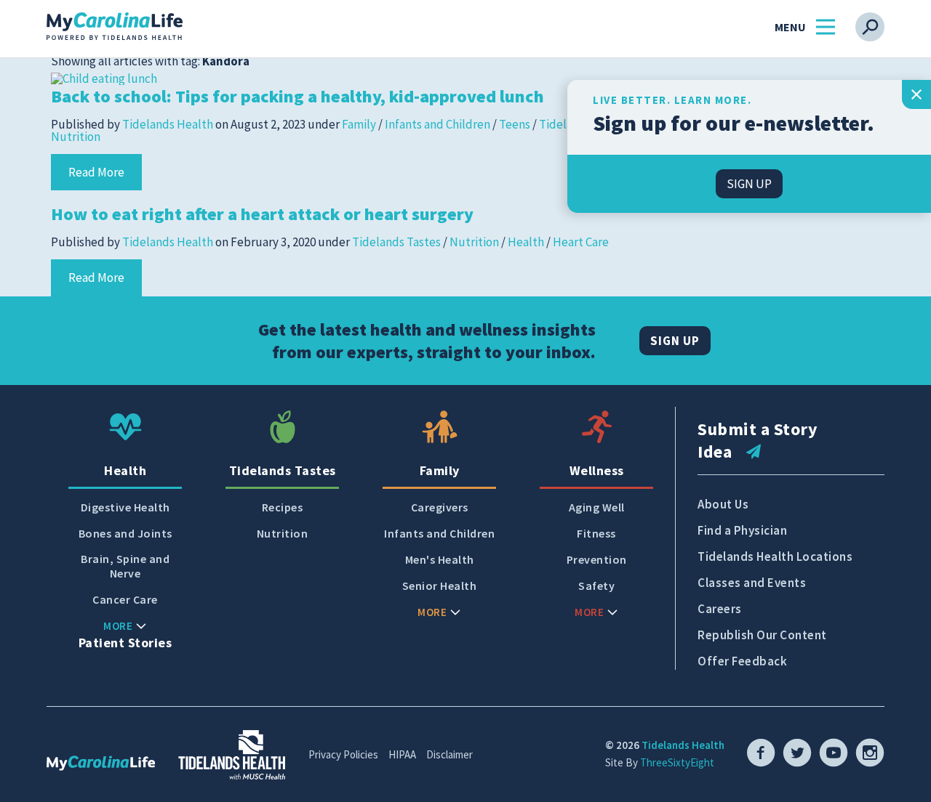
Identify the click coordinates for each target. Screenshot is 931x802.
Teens (514, 124)
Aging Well (597, 507)
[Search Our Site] (869, 26)
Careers (720, 609)
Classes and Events (752, 583)
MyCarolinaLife (115, 26)
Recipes (282, 507)
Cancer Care (125, 600)
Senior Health (439, 586)
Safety (596, 586)
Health (526, 242)
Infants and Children (437, 124)
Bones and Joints (125, 533)
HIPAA (402, 754)
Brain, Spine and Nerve (125, 566)
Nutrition (75, 137)
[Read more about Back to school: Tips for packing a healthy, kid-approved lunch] (104, 77)
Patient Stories (125, 642)
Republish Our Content (762, 635)
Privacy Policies (343, 754)
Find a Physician (742, 530)
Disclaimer (449, 754)
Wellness (597, 470)
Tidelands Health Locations (775, 556)
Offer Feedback (742, 661)
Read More (96, 172)
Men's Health (439, 560)
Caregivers (439, 507)
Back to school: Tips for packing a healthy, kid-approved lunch (297, 96)
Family (359, 124)
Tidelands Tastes (396, 242)
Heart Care (581, 242)
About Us (723, 504)
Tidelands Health (167, 124)
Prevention (597, 560)
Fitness (596, 533)
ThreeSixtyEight (677, 762)
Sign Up (675, 341)
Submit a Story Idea (758, 440)
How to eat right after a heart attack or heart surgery (262, 214)
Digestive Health (125, 507)
